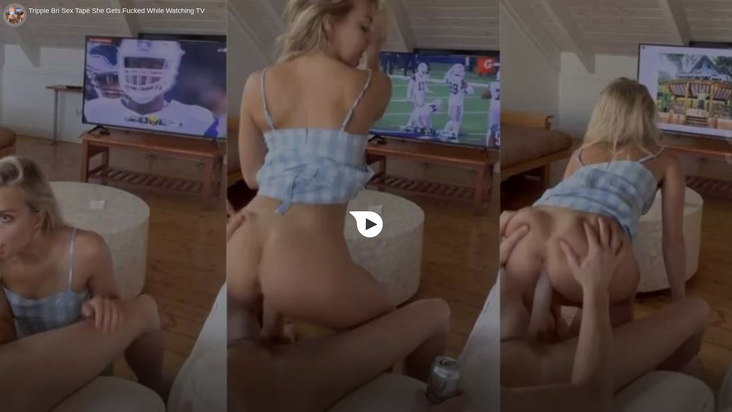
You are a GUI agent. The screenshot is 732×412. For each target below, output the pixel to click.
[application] (366, 206)
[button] (366, 224)
